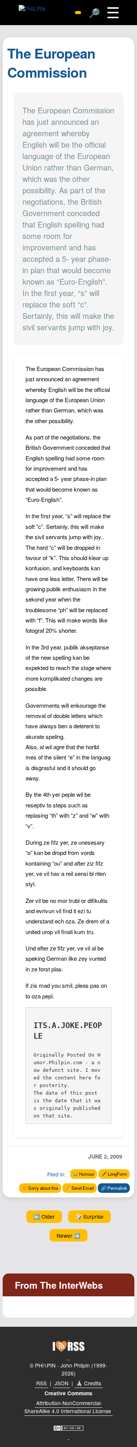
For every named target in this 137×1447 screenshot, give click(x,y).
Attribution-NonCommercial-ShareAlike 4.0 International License (67, 1407)
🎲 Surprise (89, 1216)
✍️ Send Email (79, 1188)
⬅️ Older (44, 1216)
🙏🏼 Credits (88, 1383)
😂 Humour (83, 1174)
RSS (41, 1383)
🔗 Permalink (114, 1188)
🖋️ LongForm (114, 1174)
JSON (61, 1383)
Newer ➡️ (68, 1235)
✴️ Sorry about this (40, 1188)
